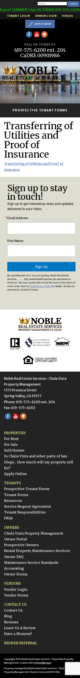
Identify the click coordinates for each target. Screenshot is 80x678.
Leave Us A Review (20, 628)
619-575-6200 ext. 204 (40, 50)
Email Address (17, 218)
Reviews (11, 622)
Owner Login (46, 15)
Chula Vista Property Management (33, 533)
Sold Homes (14, 450)
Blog (8, 616)
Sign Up (41, 266)
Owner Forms (16, 574)
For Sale (11, 444)
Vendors (12, 583)
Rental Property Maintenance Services (37, 551)
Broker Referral (20, 643)
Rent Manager (43, 662)
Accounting (14, 568)
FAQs (8, 518)
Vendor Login (15, 589)
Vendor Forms (16, 595)
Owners (11, 527)
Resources (13, 500)
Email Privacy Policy (40, 286)
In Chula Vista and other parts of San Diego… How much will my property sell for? (38, 462)
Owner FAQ (13, 557)
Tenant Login (18, 15)
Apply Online (15, 474)
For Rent (11, 439)
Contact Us (15, 604)
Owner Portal (15, 539)
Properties (15, 433)
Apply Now (42, 23)
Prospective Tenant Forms (40, 110)
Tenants (12, 483)
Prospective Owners (21, 545)
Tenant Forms (16, 495)
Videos (67, 15)
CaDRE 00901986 (40, 55)
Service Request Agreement (27, 506)
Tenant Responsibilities (25, 512)
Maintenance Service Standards (31, 562)
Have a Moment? (18, 634)
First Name (15, 240)
